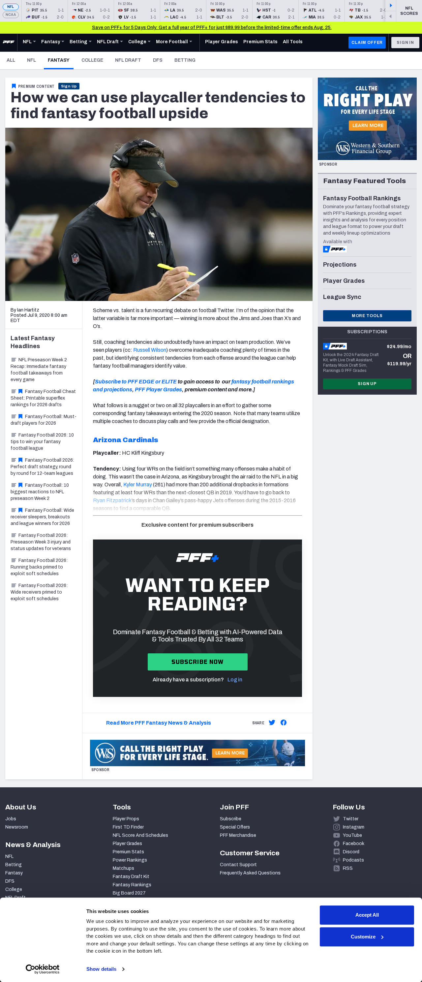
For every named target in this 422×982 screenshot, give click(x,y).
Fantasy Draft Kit (131, 876)
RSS (348, 868)
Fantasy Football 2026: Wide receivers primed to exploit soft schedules (39, 592)
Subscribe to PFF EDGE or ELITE (136, 381)
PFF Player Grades (158, 389)
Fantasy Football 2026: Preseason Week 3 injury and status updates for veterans (41, 542)
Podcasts (353, 860)
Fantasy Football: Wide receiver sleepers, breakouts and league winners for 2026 (42, 517)
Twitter (350, 818)
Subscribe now (197, 662)
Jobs (10, 818)
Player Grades (127, 843)
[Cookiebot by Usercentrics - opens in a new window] (43, 969)
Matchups (123, 868)
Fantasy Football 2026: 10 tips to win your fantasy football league (42, 442)
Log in (234, 679)
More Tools (367, 315)
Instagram (353, 827)
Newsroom (16, 827)
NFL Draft (128, 60)
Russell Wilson (149, 350)
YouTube (352, 835)
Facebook (353, 843)
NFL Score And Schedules (140, 835)
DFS (158, 60)
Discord (351, 851)
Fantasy (61, 60)
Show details (101, 969)
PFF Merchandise (238, 835)
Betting (185, 60)
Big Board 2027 (129, 893)
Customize (363, 936)
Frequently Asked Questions (250, 872)
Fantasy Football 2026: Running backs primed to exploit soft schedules (39, 567)
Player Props (126, 818)
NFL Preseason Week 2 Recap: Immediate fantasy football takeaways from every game (39, 369)
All (11, 60)
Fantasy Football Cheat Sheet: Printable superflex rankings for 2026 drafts (43, 398)
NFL (10, 7)
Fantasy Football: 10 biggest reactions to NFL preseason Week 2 (40, 492)
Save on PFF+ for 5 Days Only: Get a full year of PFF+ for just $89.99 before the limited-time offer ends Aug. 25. (212, 27)
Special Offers (235, 827)
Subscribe (230, 818)
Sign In (405, 42)
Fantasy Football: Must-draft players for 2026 (43, 420)
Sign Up (69, 86)
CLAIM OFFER (367, 42)
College (92, 60)
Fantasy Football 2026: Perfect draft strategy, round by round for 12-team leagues (42, 467)
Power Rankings (130, 860)
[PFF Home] (9, 42)
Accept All (367, 915)
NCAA (11, 14)
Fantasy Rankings (132, 884)
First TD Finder (128, 827)
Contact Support (238, 864)
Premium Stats (128, 851)
